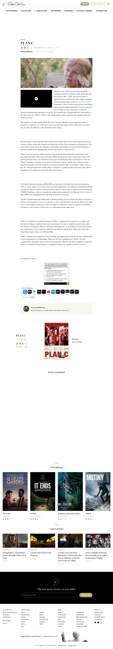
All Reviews (6, 614)
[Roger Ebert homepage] (14, 4)
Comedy (23, 617)
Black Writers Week (82, 617)
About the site (99, 612)
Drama (23, 621)
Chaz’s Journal (62, 614)
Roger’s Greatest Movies (10, 612)
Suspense (42, 621)
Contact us (98, 614)
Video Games (80, 614)
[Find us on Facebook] (95, 622)
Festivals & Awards (84, 11)
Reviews (23, 39)
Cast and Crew (7, 617)
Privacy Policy (72, 645)
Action (23, 612)
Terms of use (62, 645)
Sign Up (5, 623)
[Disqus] (56, 438)
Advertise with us (100, 617)
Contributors (101, 11)
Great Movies (41, 11)
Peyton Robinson (27, 51)
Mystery (41, 612)
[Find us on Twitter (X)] (101, 622)
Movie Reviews (11, 11)
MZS (59, 619)
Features (78, 619)
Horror (23, 624)
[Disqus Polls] (56, 397)
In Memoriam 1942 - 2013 (50, 636)
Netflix (41, 614)
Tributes (60, 626)
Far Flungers (61, 621)
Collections (26, 11)
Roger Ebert (79, 624)
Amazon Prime (25, 614)
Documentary (39, 47)
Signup (84, 4)
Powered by (25, 297)
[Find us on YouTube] (98, 622)
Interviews (69, 11)
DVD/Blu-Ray (80, 612)
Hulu (22, 626)
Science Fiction (43, 619)
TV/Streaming (55, 11)
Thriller (41, 624)
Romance (42, 617)
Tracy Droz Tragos (84, 102)
